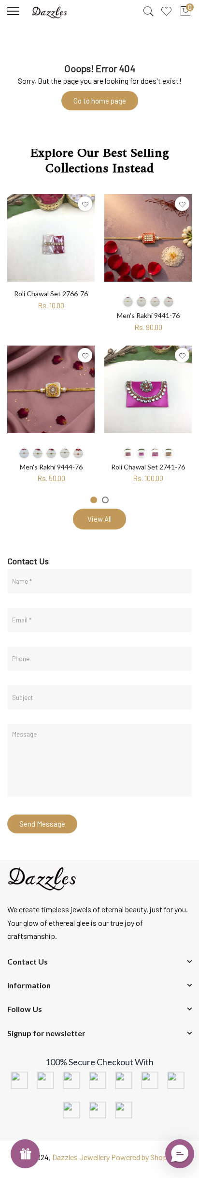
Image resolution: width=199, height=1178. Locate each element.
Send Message (42, 823)
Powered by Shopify (143, 1157)
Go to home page (99, 100)
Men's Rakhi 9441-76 (148, 315)
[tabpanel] (51, 338)
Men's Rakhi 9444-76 (51, 467)
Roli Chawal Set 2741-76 (148, 467)
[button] (179, 1153)
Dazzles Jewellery (81, 1157)
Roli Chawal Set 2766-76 (51, 293)
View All (99, 518)
